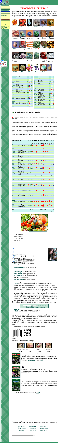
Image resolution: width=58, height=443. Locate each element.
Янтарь (13, 207)
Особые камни (16, 283)
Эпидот (35, 104)
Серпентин (35, 94)
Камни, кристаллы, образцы (4, 22)
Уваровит (35, 97)
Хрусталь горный (35, 102)
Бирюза (13, 90)
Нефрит (13, 106)
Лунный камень (13, 103)
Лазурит (13, 102)
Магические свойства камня (22, 428)
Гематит (13, 92)
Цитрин (53, 70)
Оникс (34, 81)
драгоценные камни (4, 14)
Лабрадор (13, 101)
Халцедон (35, 98)
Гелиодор (13, 91)
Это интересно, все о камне (4, 18)
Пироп (13, 185)
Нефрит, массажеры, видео (4, 25)
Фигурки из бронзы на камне (5, 26)
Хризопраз (35, 100)
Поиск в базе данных (16, 309)
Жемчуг (13, 160)
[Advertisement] (34, 245)
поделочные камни (32, 429)
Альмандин (13, 85)
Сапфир (35, 90)
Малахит (13, 172)
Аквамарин (13, 81)
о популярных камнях (32, 427)
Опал (34, 82)
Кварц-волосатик (13, 98)
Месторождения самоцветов (5, 17)
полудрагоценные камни (4, 15)
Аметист (13, 87)
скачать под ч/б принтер (27, 359)
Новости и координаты (4, 28)
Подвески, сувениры (42, 426)
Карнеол (13, 97)
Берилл (13, 88)
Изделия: (21, 440)
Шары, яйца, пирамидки (4, 23)
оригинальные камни (4, 16)
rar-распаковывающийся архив (40, 359)
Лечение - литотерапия (21, 427)
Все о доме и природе (22, 431)
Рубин (34, 89)
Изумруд (13, 163)
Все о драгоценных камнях (32, 426)
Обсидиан (35, 78)
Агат (18, 25)
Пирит (34, 85)
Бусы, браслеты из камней (4, 21)
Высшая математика (21, 430)
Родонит (35, 88)
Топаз (34, 95)
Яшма (34, 105)
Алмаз (13, 82)
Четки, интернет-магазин (41, 440)
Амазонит (13, 86)
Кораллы (13, 167)
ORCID (28, 340)
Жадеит (16, 71)
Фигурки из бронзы (47, 440)
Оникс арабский (35, 80)
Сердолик (35, 93)
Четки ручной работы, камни (5, 24)
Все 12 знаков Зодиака (17, 282)
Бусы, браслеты (29, 440)
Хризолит (35, 99)
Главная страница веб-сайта (22, 426)
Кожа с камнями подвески (4, 27)
